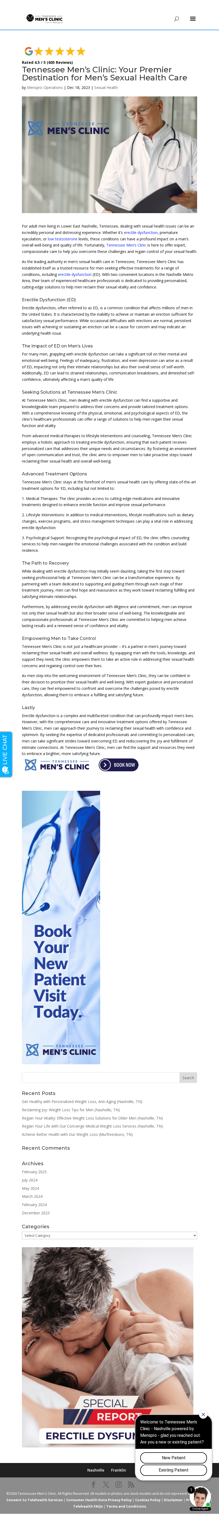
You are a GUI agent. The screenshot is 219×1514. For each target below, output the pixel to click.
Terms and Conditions (126, 1506)
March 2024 (32, 1196)
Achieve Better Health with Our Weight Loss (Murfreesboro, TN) (77, 1134)
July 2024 (29, 1180)
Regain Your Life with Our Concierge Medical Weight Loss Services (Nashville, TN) (92, 1126)
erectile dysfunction (141, 232)
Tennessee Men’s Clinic (126, 245)
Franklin (118, 1470)
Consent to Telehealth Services (34, 1499)
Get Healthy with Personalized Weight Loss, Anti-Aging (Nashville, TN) (82, 1101)
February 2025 (34, 1171)
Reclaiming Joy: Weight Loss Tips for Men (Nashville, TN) (71, 1109)
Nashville (95, 1470)
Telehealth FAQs (88, 1506)
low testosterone (62, 238)
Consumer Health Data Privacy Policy (99, 1499)
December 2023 (36, 1212)
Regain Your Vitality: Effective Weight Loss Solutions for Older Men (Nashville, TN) (92, 1118)
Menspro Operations (45, 87)
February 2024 (34, 1204)
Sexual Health (106, 87)
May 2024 (30, 1188)
